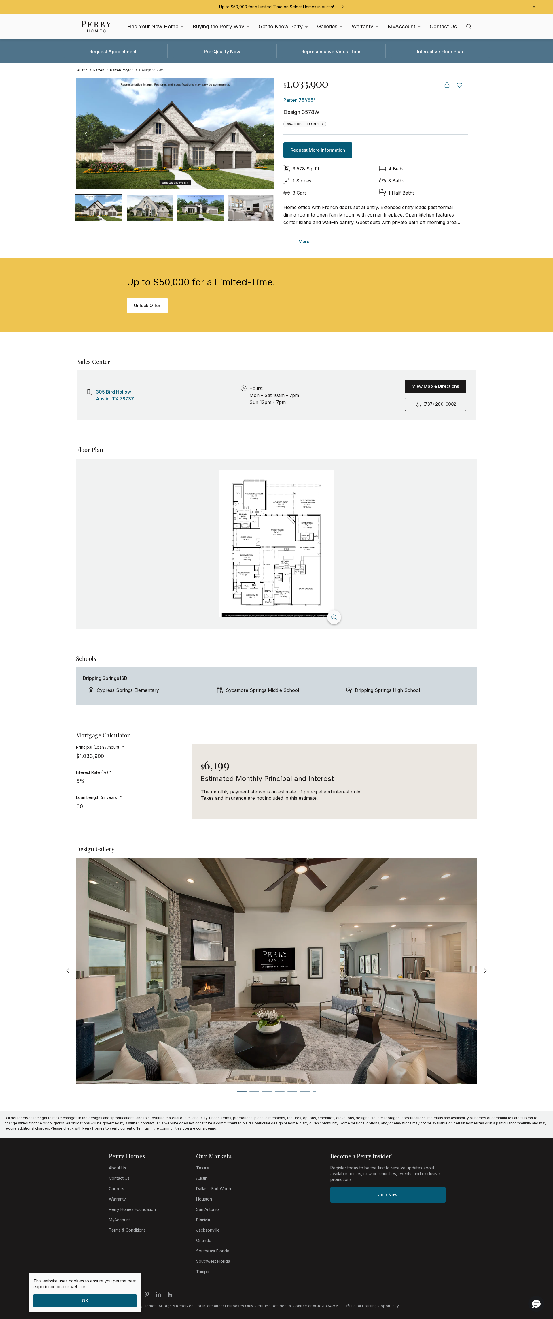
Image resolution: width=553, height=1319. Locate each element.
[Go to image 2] (200, 207)
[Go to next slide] (485, 971)
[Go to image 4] (280, 1091)
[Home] (96, 26)
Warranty (117, 1198)
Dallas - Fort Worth (213, 1188)
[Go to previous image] (86, 134)
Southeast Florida (212, 1250)
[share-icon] (447, 85)
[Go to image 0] (98, 207)
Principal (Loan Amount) (100, 747)
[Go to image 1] (150, 207)
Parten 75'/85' (299, 100)
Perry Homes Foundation (132, 1209)
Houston (204, 1198)
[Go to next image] (264, 134)
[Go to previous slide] (68, 971)
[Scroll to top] (535, 1283)
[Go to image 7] (314, 1091)
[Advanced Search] (469, 26)
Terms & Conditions (127, 1230)
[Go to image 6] (305, 1091)
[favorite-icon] (459, 85)
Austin (201, 1178)
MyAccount (119, 1219)
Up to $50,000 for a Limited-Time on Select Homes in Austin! (276, 6)
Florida (203, 1219)
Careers (116, 1188)
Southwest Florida (213, 1261)
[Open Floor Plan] (276, 543)
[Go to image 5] (292, 1091)
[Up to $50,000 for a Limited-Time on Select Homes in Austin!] (342, 7)
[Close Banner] (534, 7)
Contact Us (119, 1178)
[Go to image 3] (251, 207)
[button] (536, 1304)
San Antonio (207, 1209)
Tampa (202, 1271)
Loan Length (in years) (99, 797)
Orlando (203, 1240)
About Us (117, 1167)
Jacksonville (208, 1230)
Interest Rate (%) (93, 772)
